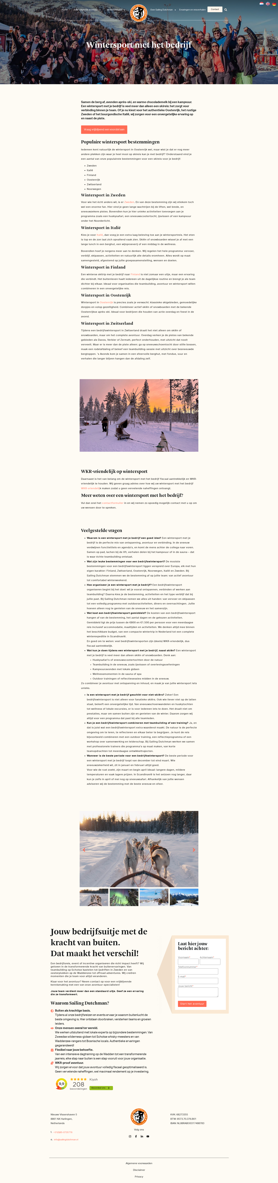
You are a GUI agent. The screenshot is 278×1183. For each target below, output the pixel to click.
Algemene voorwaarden (139, 1163)
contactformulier (113, 503)
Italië (100, 235)
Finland (135, 274)
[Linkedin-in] (142, 1136)
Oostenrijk (106, 302)
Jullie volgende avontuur (85, 10)
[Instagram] (130, 1136)
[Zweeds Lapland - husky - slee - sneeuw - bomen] (139, 849)
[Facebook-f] (136, 1136)
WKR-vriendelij (90, 488)
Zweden (129, 202)
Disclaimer (139, 1170)
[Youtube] (147, 1136)
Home (65, 10)
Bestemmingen (114, 10)
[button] (225, 9)
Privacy (139, 1176)
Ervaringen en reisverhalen (192, 10)
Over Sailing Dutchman (161, 10)
